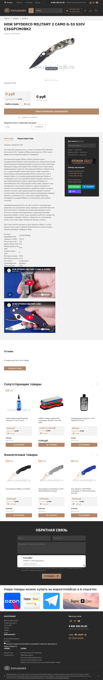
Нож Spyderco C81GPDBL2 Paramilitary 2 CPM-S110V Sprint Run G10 (83, 491)
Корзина (7, 641)
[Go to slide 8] (55, 80)
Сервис (6, 630)
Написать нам (8, 653)
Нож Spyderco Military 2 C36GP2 (18, 489)
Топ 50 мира (29, 3)
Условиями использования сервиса (57, 678)
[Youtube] (97, 3)
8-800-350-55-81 (58, 3)
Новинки (19, 3)
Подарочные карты (10, 623)
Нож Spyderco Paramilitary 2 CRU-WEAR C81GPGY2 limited (51, 490)
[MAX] (91, 2)
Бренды (37, 3)
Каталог (31, 10)
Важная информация (11, 620)
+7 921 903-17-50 (75, 176)
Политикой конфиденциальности (33, 678)
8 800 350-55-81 (74, 182)
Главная (6, 18)
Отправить (39, 127)
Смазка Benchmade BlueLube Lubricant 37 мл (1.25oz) (17, 419)
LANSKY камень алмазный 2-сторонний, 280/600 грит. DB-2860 (49, 420)
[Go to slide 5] (51, 80)
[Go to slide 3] (48, 80)
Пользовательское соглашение (31, 653)
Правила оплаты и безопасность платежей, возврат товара (40, 662)
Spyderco (25, 18)
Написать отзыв (15, 368)
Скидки (6, 628)
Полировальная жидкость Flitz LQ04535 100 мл (83, 419)
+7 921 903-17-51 (75, 173)
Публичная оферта (27, 655)
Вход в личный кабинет (12, 639)
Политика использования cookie (31, 660)
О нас (6, 632)
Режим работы (9, 655)
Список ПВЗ (8, 625)
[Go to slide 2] (47, 80)
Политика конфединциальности (31, 657)
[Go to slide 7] (54, 80)
